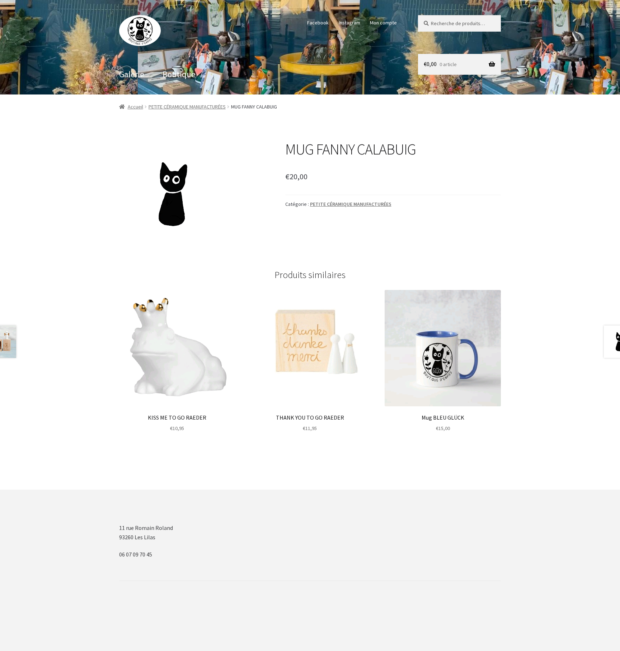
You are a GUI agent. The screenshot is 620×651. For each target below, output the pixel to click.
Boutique (179, 74)
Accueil (135, 106)
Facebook (318, 22)
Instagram (349, 22)
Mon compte (383, 22)
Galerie (131, 74)
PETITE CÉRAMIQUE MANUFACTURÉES (187, 106)
